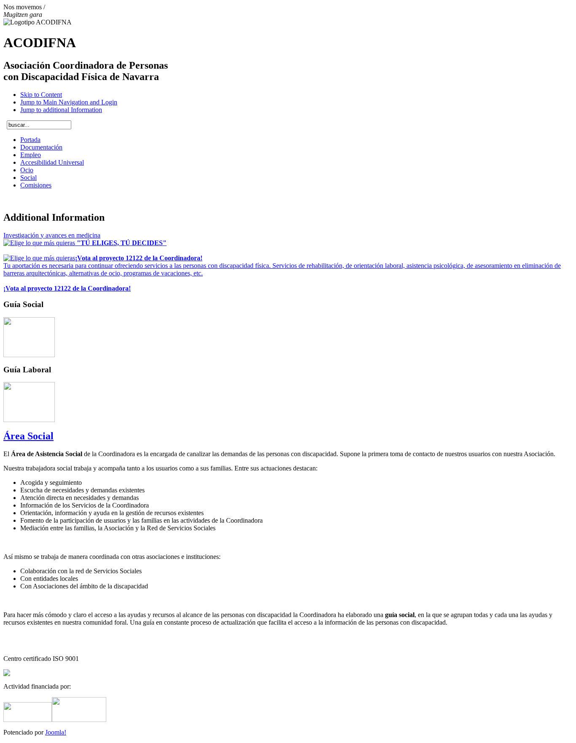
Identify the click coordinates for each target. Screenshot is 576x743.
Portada (30, 139)
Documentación (41, 147)
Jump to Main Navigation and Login (68, 102)
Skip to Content (41, 94)
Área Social (28, 435)
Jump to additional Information (61, 109)
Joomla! (55, 732)
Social (28, 177)
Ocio (26, 170)
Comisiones (35, 185)
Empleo (30, 154)
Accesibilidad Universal (52, 162)
